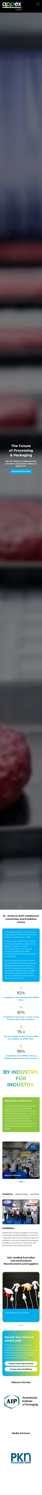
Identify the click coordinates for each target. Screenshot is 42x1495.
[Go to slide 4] (21, 1181)
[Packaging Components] (21, 1297)
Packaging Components (17, 1312)
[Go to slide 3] (22, 906)
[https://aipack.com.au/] (21, 1409)
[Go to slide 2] (19, 906)
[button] (38, 4)
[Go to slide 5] (24, 1181)
